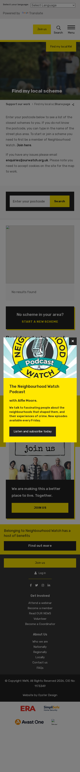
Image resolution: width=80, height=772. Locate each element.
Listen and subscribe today (33, 431)
